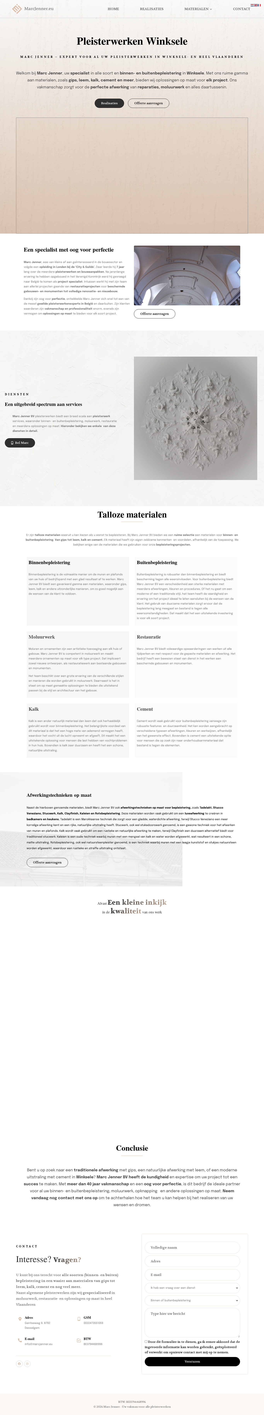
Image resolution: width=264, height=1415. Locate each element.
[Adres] (20, 1319)
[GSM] (79, 1319)
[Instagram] (27, 1364)
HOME (113, 9)
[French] (259, 5)
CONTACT (241, 9)
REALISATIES (152, 9)
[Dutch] (252, 5)
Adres (29, 1317)
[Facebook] (19, 1364)
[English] (256, 5)
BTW (87, 1338)
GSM (87, 1317)
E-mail (29, 1338)
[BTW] (79, 1340)
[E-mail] (20, 1340)
